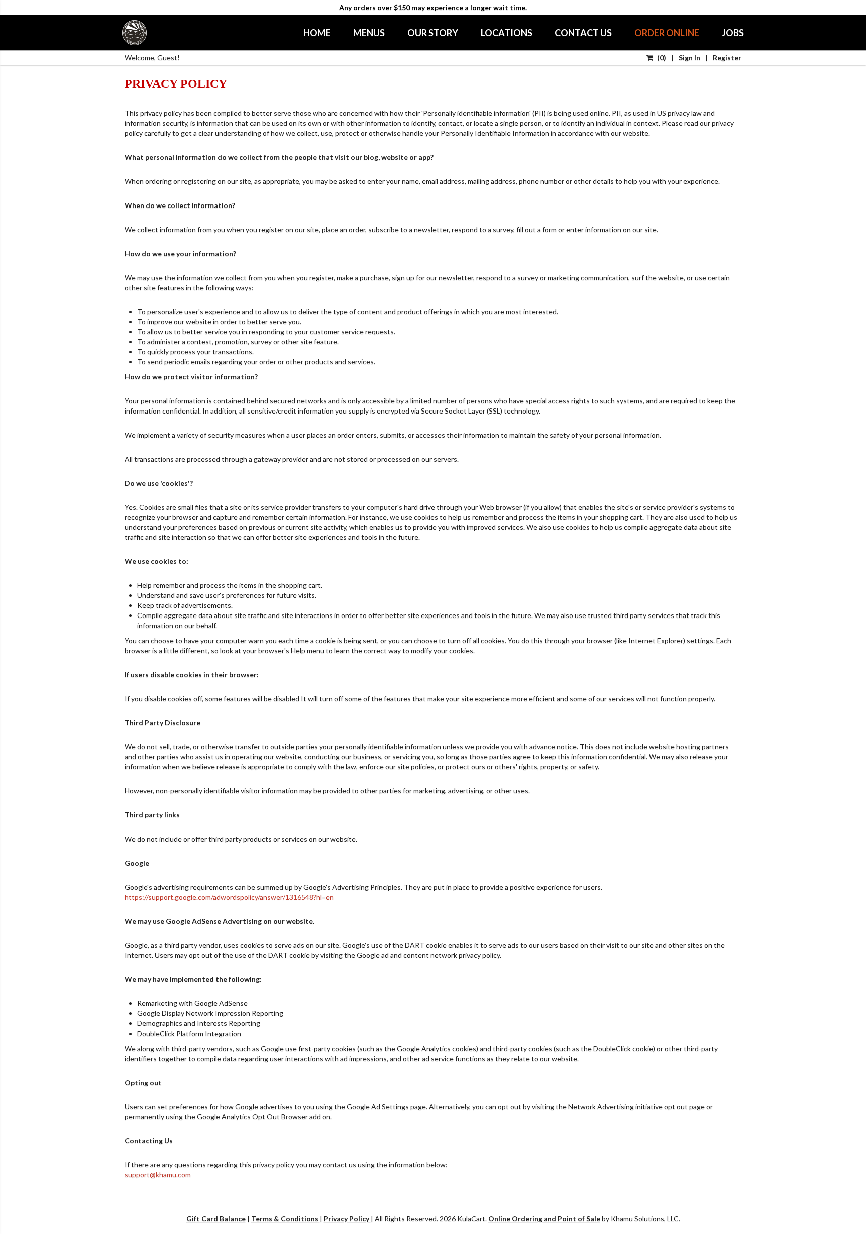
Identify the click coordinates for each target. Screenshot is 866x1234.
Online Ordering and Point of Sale (544, 1218)
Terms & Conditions (285, 1218)
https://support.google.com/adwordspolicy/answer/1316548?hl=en (229, 897)
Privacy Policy (347, 1218)
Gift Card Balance (216, 1218)
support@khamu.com (158, 1174)
